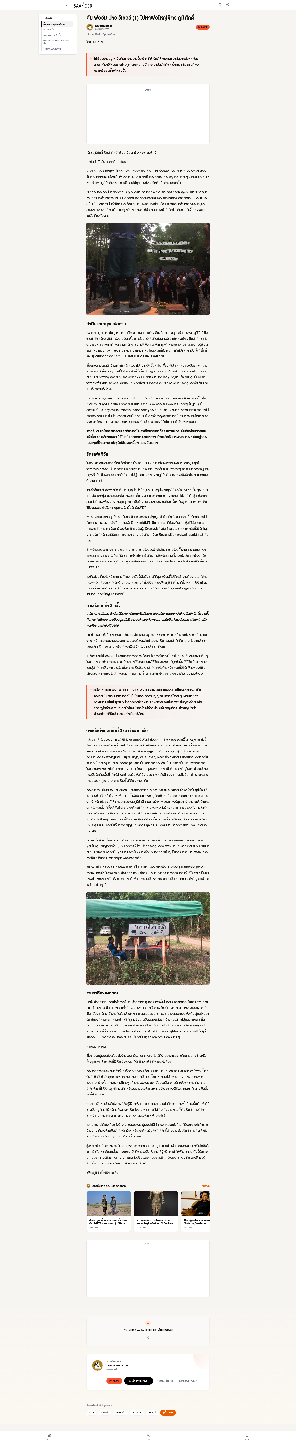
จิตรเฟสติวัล (49, 29)
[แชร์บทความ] (228, 5)
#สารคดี (104, 1412)
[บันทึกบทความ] (220, 5)
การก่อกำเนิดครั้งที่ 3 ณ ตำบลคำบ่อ (56, 42)
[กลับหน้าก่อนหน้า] (67, 5)
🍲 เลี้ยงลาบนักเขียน (138, 1381)
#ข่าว (91, 1412)
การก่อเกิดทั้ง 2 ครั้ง (52, 35)
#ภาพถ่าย (137, 1412)
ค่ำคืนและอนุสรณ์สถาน (54, 24)
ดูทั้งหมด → (168, 1412)
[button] (148, 269)
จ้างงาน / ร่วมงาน (165, 1380)
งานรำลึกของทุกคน (52, 48)
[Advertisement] (148, 118)
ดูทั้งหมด (206, 1186)
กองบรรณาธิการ (117, 1365)
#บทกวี (152, 1412)
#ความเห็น (120, 1412)
